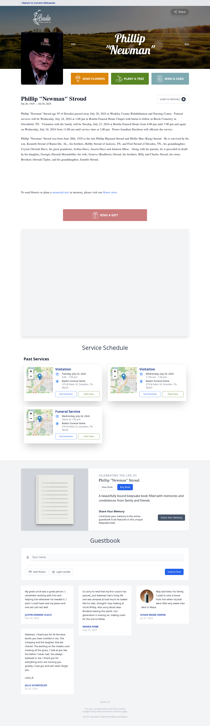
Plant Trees (89, 394)
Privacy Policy (96, 711)
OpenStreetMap (108, 716)
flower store (110, 192)
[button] (40, 376)
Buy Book (125, 487)
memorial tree (60, 192)
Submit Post (174, 571)
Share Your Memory (171, 517)
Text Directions (66, 394)
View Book (107, 487)
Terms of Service (114, 711)
